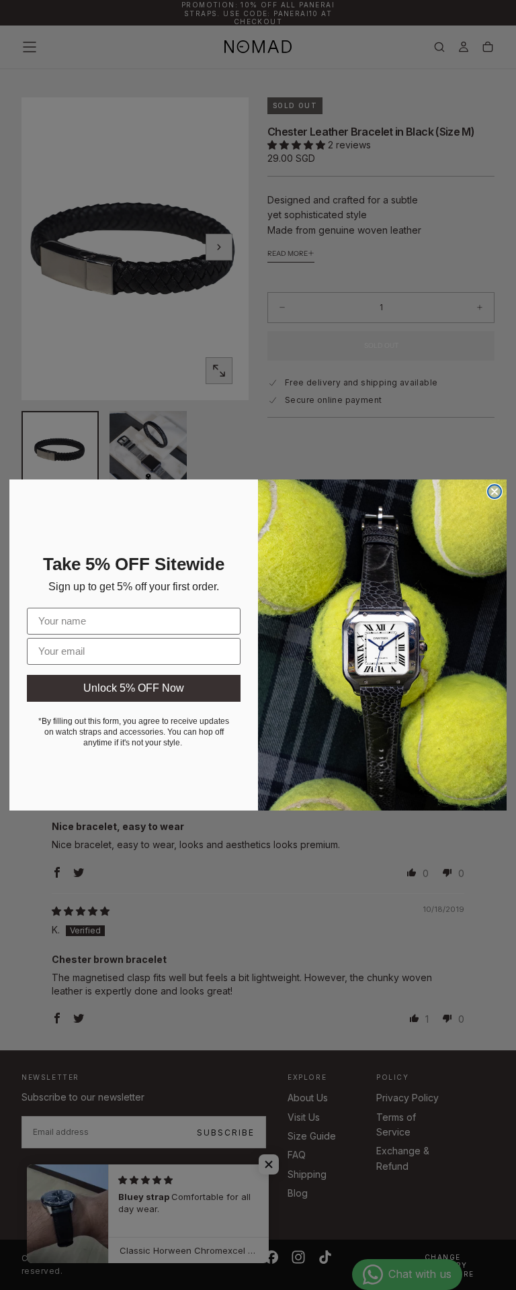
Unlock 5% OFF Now (133, 688)
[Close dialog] (494, 491)
